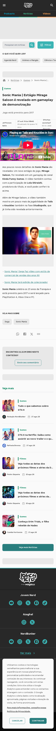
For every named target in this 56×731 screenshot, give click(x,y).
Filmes (23, 459)
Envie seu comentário (28, 363)
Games (26, 80)
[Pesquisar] (31, 45)
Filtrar (48, 45)
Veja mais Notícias (28, 547)
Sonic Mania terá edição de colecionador (26, 282)
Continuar (38, 721)
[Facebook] (25, 334)
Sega (7, 322)
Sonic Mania (21, 322)
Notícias (15, 80)
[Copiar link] (38, 334)
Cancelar (17, 721)
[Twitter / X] (31, 334)
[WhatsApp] (17, 334)
